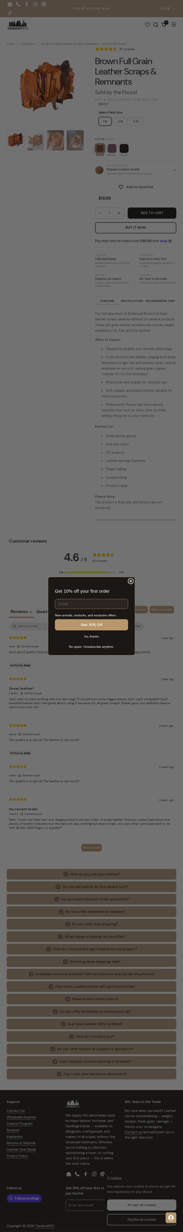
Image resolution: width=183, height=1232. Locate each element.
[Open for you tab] (171, 1217)
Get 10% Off (91, 624)
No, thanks (91, 636)
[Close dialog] (130, 581)
